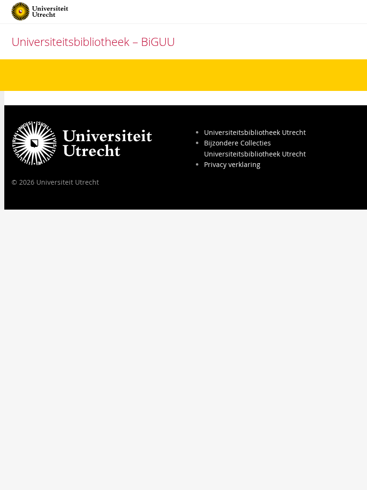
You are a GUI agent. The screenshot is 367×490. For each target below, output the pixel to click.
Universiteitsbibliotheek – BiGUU (93, 41)
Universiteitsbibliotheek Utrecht (255, 132)
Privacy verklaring (232, 164)
